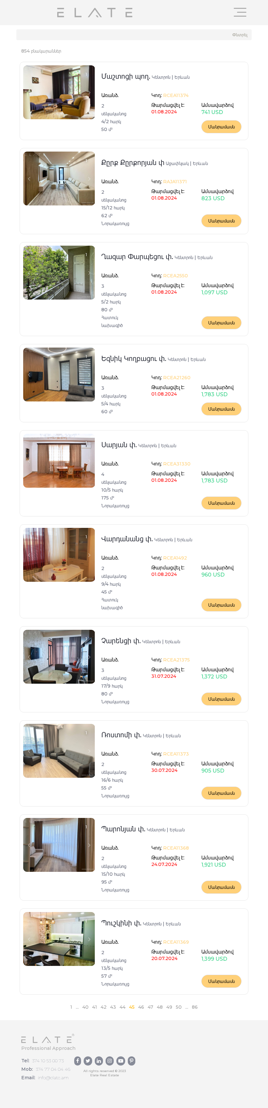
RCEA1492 (174, 558)
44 (123, 1007)
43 (113, 1007)
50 (179, 1007)
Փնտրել (239, 34)
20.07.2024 (164, 958)
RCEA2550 (175, 276)
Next (89, 92)
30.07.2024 (164, 770)
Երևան (182, 77)
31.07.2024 (163, 676)
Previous (28, 92)
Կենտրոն (161, 77)
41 (94, 1007)
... (77, 1007)
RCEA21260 (176, 378)
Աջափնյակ (177, 163)
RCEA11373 (175, 754)
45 (132, 1007)
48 (160, 1007)
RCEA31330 (176, 464)
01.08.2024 (164, 112)
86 (195, 1007)
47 (150, 1007)
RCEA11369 (175, 942)
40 (85, 1007)
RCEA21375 (176, 660)
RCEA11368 (175, 848)
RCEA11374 (175, 95)
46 (141, 1007)
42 (104, 1007)
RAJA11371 (174, 182)
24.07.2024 (164, 864)
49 (169, 1007)
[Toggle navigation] (240, 12)
